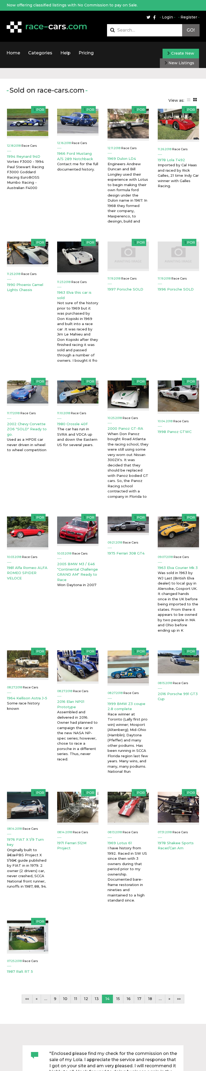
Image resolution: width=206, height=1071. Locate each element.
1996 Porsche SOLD (176, 289)
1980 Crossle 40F (72, 424)
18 (150, 998)
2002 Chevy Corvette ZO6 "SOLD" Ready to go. (27, 429)
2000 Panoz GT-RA (125, 428)
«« (27, 998)
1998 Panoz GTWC (175, 431)
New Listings (180, 63)
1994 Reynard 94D (23, 156)
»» (179, 998)
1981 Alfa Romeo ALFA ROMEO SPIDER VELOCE (27, 572)
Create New (182, 53)
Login (167, 17)
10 (65, 998)
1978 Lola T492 (171, 160)
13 (97, 998)
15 (118, 998)
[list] (188, 100)
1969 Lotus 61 (120, 843)
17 (139, 998)
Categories (40, 52)
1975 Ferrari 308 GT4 (126, 553)
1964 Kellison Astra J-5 (27, 698)
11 (75, 998)
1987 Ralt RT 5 (20, 971)
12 (86, 998)
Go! (191, 30)
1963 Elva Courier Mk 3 (178, 567)
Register (189, 17)
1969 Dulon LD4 (122, 158)
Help (65, 52)
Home (13, 52)
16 (129, 998)
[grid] (195, 100)
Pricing (86, 52)
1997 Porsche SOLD (125, 289)
